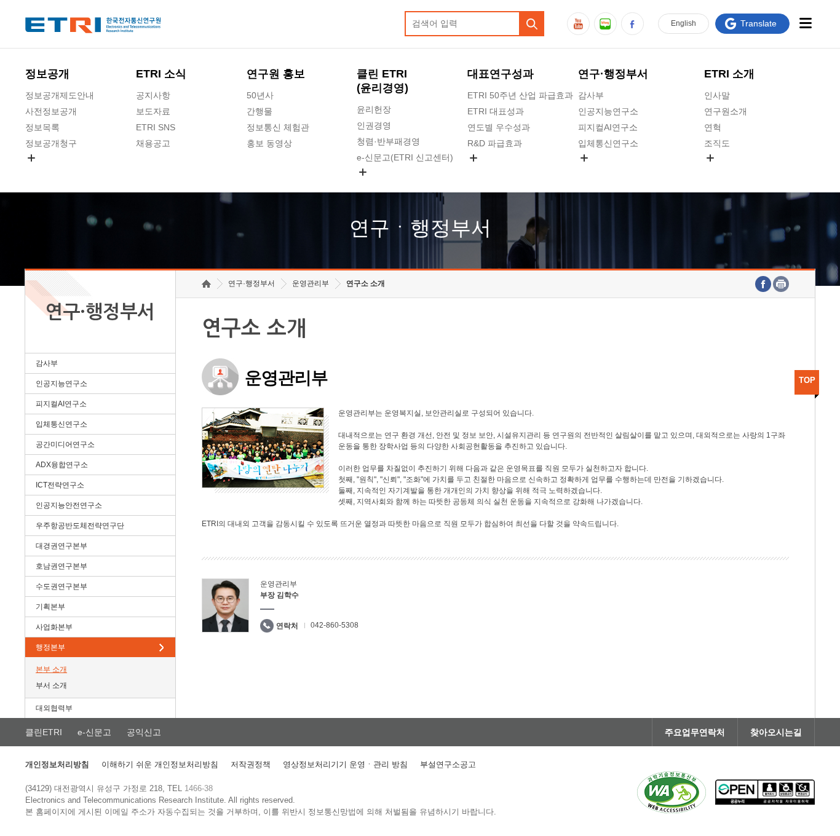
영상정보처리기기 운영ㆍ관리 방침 (345, 764)
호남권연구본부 (61, 566)
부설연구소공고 (448, 764)
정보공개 (47, 74)
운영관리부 (310, 283)
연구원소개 (725, 111)
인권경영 (374, 125)
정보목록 (42, 127)
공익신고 (374, 186)
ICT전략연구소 (60, 485)
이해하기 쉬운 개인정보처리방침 (159, 764)
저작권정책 (251, 764)
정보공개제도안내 (59, 95)
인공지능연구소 (608, 111)
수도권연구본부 (61, 586)
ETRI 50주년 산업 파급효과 (520, 95)
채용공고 (153, 143)
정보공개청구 (51, 143)
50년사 (260, 95)
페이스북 (632, 23)
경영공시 (42, 172)
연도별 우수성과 (498, 127)
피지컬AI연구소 (608, 127)
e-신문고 (94, 732)
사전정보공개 (51, 111)
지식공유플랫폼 (497, 172)
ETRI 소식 (161, 74)
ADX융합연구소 (62, 464)
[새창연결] (763, 284)
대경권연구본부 (61, 546)
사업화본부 (54, 627)
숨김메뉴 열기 (31, 158)
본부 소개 (51, 669)
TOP (807, 380)
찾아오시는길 (776, 732)
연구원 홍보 (276, 74)
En (683, 23)
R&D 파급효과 (494, 143)
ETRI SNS (155, 127)
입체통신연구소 (608, 143)
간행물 (259, 111)
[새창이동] (671, 792)
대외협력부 (54, 708)
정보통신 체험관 (278, 127)
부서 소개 (51, 685)
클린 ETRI (382, 81)
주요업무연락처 (695, 732)
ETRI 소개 (729, 74)
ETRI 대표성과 (495, 111)
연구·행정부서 (613, 74)
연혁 (712, 127)
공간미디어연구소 (612, 172)
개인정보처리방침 (57, 764)
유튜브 (578, 23)
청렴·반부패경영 (388, 141)
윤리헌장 (374, 109)
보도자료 (153, 111)
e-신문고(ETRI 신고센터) (405, 157)
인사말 (717, 95)
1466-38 (198, 788)
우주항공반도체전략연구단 (80, 525)
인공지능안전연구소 (69, 505)
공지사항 (153, 95)
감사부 (591, 95)
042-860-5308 (335, 625)
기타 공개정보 (731, 172)
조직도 (717, 143)
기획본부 (50, 606)
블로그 (605, 23)
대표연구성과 (500, 74)
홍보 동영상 (269, 143)
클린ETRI (43, 732)
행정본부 (50, 647)
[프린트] (781, 284)
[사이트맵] (805, 23)
